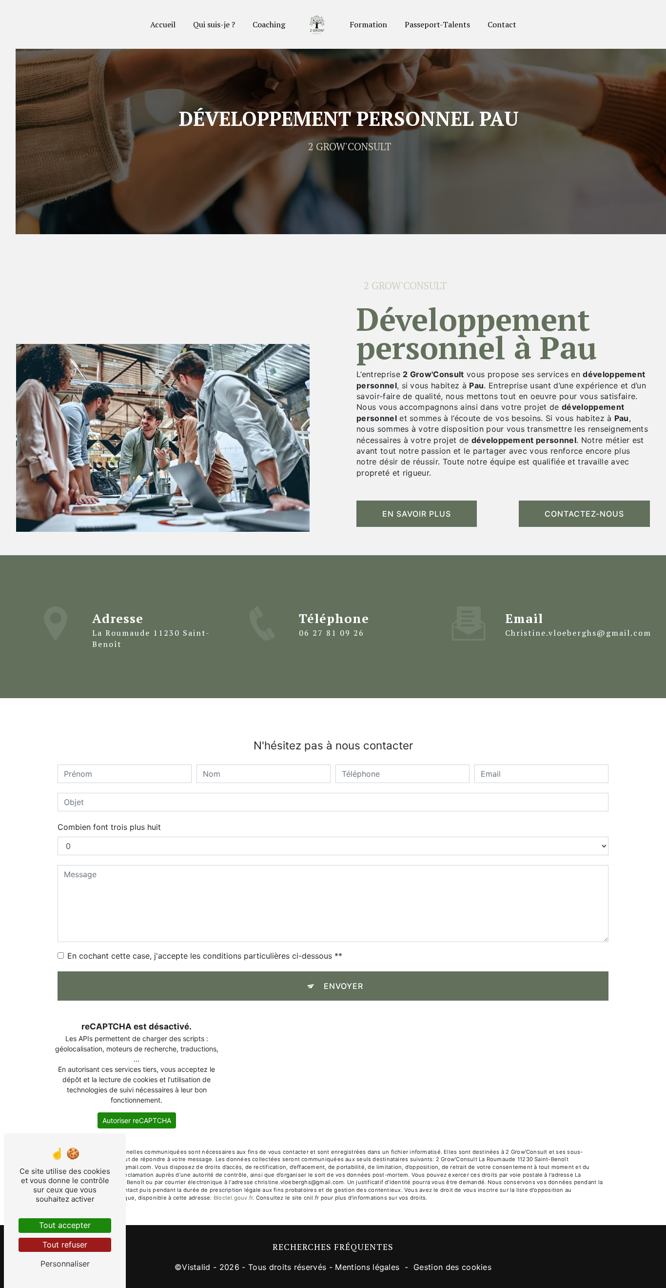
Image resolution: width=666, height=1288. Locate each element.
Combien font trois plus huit (109, 827)
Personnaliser (65, 1263)
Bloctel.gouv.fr (233, 1197)
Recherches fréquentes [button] (333, 1246)
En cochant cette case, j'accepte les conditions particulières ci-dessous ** (204, 956)
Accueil (163, 24)
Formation (368, 24)
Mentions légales (367, 1267)
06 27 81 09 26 (331, 632)
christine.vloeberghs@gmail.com (578, 632)
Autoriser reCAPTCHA (136, 1120)
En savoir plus (416, 514)
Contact (502, 24)
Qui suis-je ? (214, 24)
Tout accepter (65, 1225)
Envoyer (343, 986)
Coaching (269, 24)
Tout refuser (64, 1244)
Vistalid (196, 1267)
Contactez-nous (584, 514)
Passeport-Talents (437, 24)
